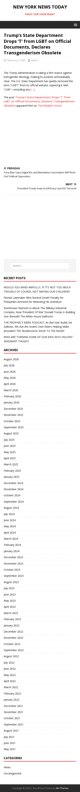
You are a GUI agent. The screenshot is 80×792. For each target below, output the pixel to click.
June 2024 (10, 520)
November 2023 (13, 563)
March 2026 (11, 390)
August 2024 (11, 507)
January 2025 (11, 476)
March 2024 (11, 538)
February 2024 (12, 545)
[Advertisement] (40, 137)
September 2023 (14, 576)
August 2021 (11, 730)
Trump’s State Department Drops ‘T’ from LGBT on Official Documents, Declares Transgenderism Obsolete (39, 101)
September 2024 (14, 501)
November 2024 (13, 489)
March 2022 (11, 687)
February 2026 (12, 396)
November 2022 (13, 637)
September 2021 (14, 724)
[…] (33, 89)
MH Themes (62, 788)
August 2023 (11, 582)
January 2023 (11, 625)
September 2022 (14, 650)
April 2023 (10, 606)
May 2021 (10, 749)
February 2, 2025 (16, 60)
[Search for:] (40, 266)
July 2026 (9, 365)
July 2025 (9, 439)
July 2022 (9, 662)
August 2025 (11, 433)
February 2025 (12, 470)
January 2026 (11, 402)
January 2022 (11, 699)
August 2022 (11, 656)
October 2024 (12, 495)
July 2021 (9, 737)
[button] (75, 24)
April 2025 (10, 458)
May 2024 (10, 526)
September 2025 (14, 427)
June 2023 (10, 594)
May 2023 (10, 600)
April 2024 (10, 532)
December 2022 (13, 631)
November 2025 (13, 415)
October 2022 (12, 644)
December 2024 (13, 483)
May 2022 (10, 675)
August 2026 (11, 359)
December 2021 (13, 706)
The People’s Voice (49, 105)
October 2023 (12, 569)
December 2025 (13, 408)
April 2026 (10, 384)
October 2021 (12, 718)
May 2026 (10, 378)
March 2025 (11, 464)
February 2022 (12, 693)
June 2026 (10, 371)
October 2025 (12, 421)
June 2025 (10, 446)
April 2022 (10, 681)
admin (34, 60)
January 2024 (11, 551)
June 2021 (10, 743)
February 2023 (12, 619)
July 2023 (9, 588)
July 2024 (9, 514)
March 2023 (11, 613)
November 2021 (13, 712)
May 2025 (10, 452)
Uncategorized (12, 773)
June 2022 (10, 668)
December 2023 (13, 557)
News (7, 767)
